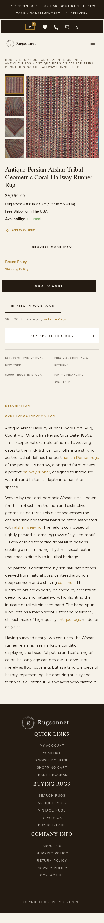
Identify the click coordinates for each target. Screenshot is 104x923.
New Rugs (52, 818)
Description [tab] (17, 405)
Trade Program (52, 775)
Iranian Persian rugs (81, 457)
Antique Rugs (18, 63)
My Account (52, 745)
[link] (45, 27)
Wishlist (52, 753)
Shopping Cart (52, 767)
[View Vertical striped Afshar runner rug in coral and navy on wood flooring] (14, 106)
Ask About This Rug (51, 335)
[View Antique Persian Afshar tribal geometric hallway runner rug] (14, 85)
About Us (52, 846)
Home (10, 60)
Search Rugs (51, 795)
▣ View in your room (33, 305)
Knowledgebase (52, 760)
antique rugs (69, 619)
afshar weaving (28, 527)
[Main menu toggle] (93, 43)
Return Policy (16, 261)
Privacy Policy (52, 868)
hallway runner (36, 472)
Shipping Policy (16, 269)
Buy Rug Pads (52, 825)
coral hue (66, 582)
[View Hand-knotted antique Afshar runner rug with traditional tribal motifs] (14, 148)
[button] (77, 28)
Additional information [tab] (30, 415)
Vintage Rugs (52, 810)
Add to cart (49, 286)
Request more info (52, 246)
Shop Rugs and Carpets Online (49, 60)
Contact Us (52, 875)
